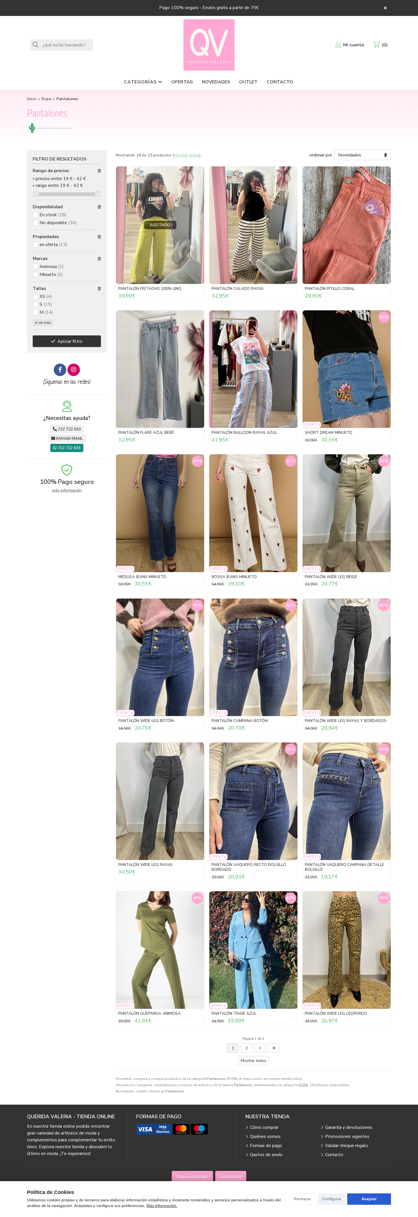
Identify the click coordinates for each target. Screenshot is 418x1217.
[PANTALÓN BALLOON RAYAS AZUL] (253, 369)
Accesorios (231, 1176)
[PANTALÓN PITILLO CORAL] (347, 225)
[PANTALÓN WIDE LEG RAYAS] (160, 801)
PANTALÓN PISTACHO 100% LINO (149, 288)
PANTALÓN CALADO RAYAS (238, 288)
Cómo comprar (264, 1127)
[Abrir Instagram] (73, 370)
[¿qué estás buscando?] (61, 45)
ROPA (303, 1085)
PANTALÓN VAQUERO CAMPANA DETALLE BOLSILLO (344, 867)
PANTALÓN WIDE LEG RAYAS (145, 864)
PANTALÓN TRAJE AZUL (234, 1013)
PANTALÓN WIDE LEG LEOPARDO (336, 1013)
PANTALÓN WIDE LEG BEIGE (331, 576)
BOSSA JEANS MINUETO (234, 576)
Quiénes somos (265, 1136)
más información (67, 490)
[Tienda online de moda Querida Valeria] (209, 45)
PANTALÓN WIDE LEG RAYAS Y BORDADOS (345, 720)
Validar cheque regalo (346, 1145)
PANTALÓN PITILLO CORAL (330, 288)
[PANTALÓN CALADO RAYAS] (253, 225)
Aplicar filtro (69, 341)
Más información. (161, 1205)
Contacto (334, 1155)
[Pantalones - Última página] (260, 1048)
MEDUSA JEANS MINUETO (142, 576)
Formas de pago (266, 1145)
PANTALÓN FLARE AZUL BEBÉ (146, 432)
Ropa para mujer (192, 1176)
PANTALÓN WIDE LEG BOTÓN (146, 720)
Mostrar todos (186, 155)
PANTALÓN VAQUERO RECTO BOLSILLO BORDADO (249, 867)
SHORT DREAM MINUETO (328, 432)
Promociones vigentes (347, 1136)
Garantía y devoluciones (348, 1127)
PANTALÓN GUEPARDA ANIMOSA (149, 1013)
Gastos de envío (266, 1155)
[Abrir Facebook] (60, 370)
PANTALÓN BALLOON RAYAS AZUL (244, 432)
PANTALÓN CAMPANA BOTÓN (240, 720)
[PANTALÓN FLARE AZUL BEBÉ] (160, 369)
